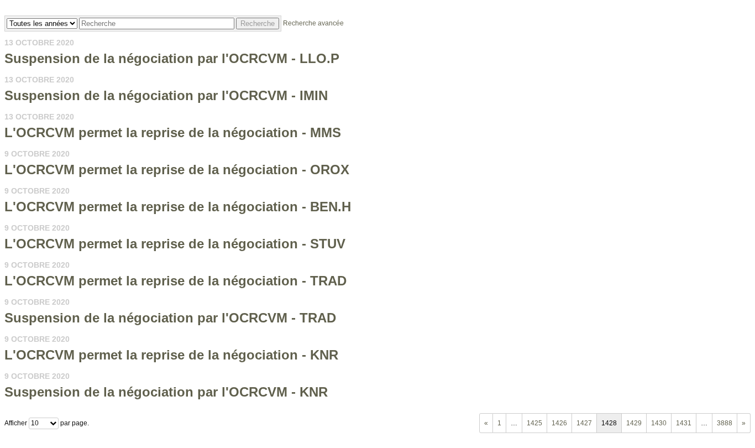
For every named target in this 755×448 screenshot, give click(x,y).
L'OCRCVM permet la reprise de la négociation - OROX (176, 169)
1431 (683, 423)
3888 (724, 423)
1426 (559, 423)
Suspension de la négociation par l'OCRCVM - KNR (166, 391)
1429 (634, 423)
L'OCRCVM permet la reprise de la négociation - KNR (171, 354)
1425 (534, 423)
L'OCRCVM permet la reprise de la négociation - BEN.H (177, 206)
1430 (659, 423)
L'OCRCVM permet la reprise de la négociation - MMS (172, 132)
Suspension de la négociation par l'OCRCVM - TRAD (170, 317)
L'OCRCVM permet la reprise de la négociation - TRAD (175, 280)
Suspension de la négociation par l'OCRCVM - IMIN (166, 95)
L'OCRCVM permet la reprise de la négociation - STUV (174, 243)
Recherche (257, 23)
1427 (584, 423)
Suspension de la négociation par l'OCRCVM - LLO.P (171, 58)
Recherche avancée (313, 23)
